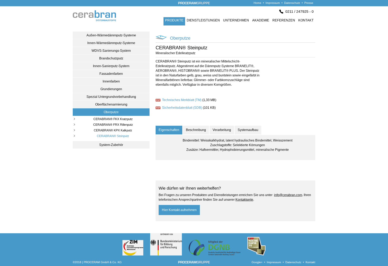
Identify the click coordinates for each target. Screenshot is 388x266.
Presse (308, 2)
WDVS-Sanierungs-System (111, 50)
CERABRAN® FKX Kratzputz (113, 119)
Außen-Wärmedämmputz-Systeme (111, 35)
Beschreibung (196, 130)
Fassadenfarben (111, 73)
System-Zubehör (111, 145)
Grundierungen (111, 89)
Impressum (273, 2)
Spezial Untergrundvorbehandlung (111, 96)
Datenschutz (292, 2)
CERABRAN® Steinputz (113, 136)
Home (257, 2)
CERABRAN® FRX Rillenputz (113, 124)
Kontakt (306, 20)
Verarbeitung (222, 130)
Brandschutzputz (111, 58)
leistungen (203, 20)
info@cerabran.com (288, 195)
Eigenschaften (169, 130)
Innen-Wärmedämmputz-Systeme (111, 43)
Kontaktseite (244, 199)
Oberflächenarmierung (111, 104)
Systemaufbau (248, 130)
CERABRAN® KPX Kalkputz (113, 130)
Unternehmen (236, 20)
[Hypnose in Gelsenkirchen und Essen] (94, 19)
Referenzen (283, 20)
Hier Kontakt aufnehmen (179, 210)
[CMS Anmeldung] (1, 2)
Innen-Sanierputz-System (111, 66)
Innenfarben (111, 81)
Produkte (174, 20)
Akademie (260, 20)
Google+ (257, 262)
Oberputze (111, 112)
